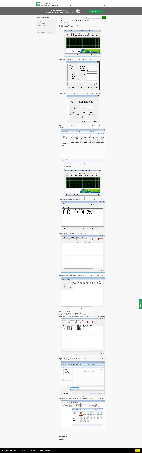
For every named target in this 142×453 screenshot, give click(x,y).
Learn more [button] (48, 450)
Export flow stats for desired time (43, 32)
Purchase (92, 5)
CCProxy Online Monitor (42, 25)
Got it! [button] (137, 450)
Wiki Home (38, 17)
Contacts (103, 5)
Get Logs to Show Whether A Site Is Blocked (46, 21)
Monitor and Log (45, 17)
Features (77, 5)
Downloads (84, 5)
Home (71, 5)
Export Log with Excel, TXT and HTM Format (46, 30)
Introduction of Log (41, 23)
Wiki (98, 5)
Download (96, 11)
